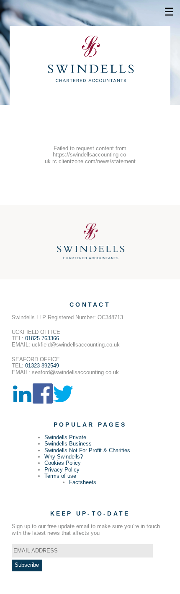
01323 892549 (42, 365)
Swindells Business (68, 443)
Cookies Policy (62, 463)
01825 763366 (42, 338)
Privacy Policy (62, 469)
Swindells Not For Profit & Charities (87, 450)
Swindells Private (65, 437)
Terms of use (60, 476)
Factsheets (82, 482)
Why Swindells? (63, 456)
